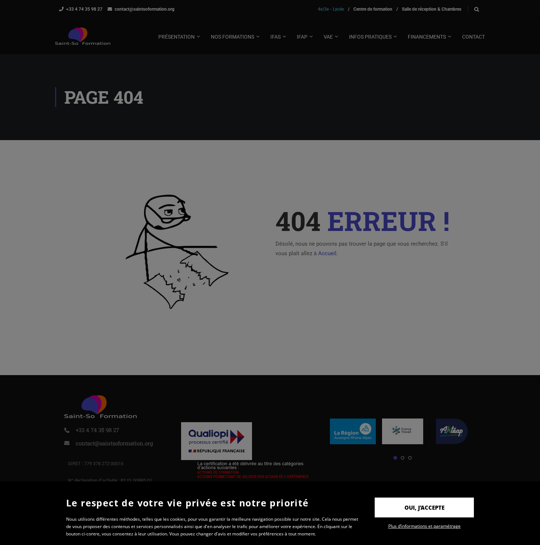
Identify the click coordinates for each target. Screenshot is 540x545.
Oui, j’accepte (424, 507)
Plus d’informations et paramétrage (424, 526)
